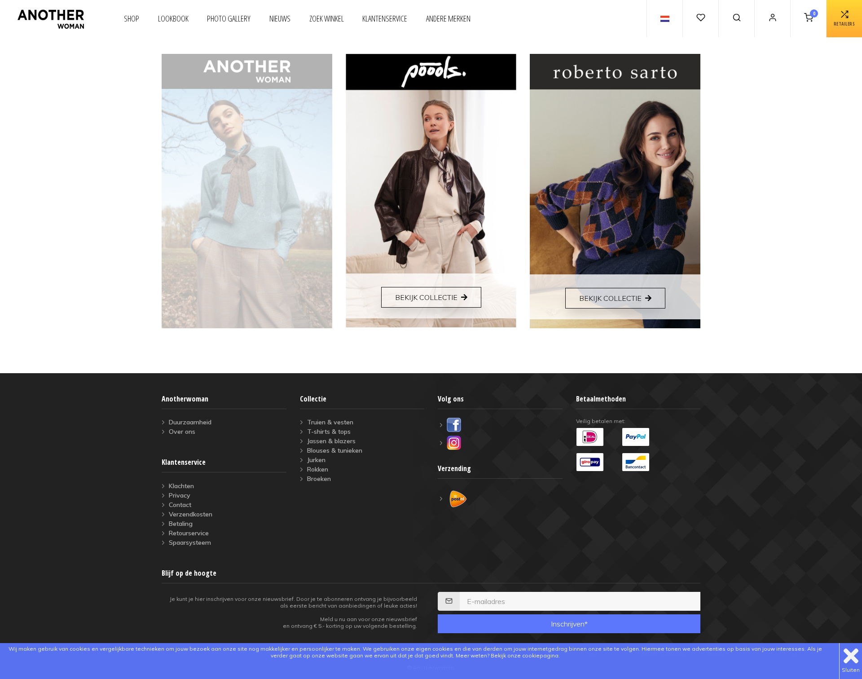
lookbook (173, 18)
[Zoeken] (736, 18)
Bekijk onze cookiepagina (525, 655)
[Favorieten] (700, 18)
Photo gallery (229, 18)
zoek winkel (326, 18)
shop (131, 18)
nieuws (279, 18)
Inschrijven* (569, 623)
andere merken (448, 18)
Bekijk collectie (426, 297)
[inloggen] (772, 18)
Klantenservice (384, 18)
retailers (844, 24)
